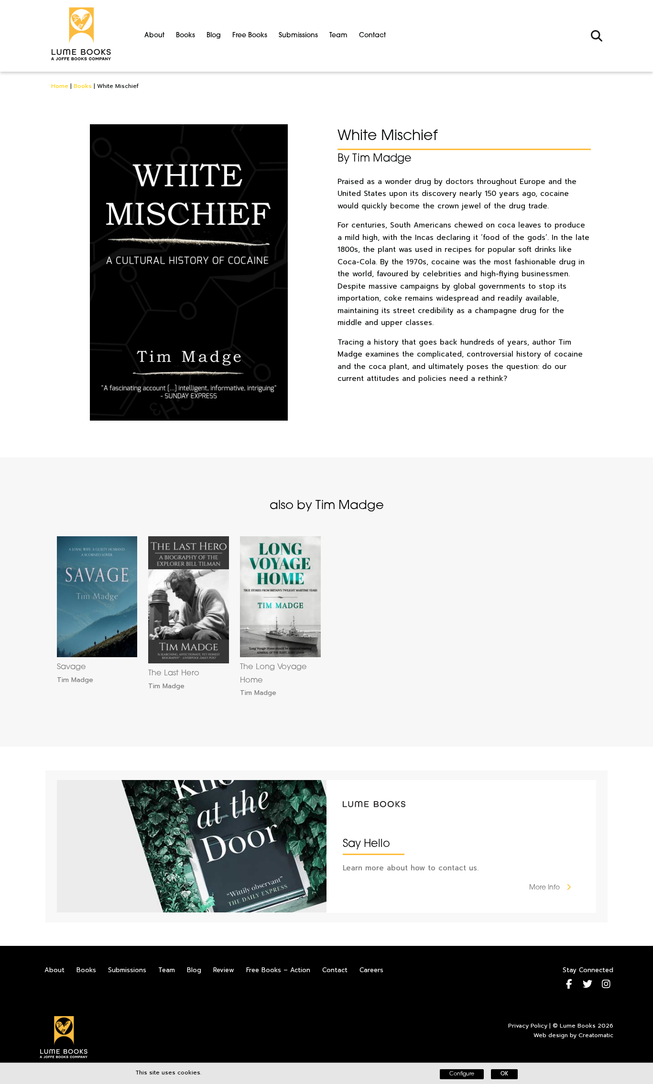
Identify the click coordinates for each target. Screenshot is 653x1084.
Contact (372, 35)
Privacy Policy (527, 1025)
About (154, 35)
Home (59, 86)
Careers (371, 970)
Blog (214, 35)
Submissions (298, 35)
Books (185, 35)
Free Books (249, 35)
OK (504, 1074)
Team (338, 35)
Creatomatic (595, 1035)
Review (223, 970)
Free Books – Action (278, 970)
